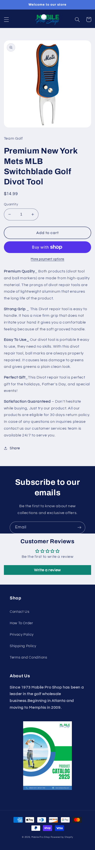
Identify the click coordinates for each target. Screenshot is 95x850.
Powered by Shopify (62, 837)
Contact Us (19, 612)
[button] (6, 19)
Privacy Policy (22, 634)
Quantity (11, 204)
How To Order (21, 623)
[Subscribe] (79, 528)
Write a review (47, 570)
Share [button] (15, 448)
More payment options (47, 259)
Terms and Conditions (28, 657)
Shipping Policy (23, 646)
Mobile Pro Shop (40, 837)
